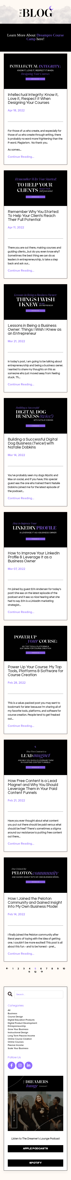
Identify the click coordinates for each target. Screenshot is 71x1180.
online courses (16, 1042)
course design (15, 1017)
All (9, 1010)
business (12, 1013)
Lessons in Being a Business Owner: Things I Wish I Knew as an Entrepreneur (34, 329)
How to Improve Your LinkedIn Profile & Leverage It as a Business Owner (34, 557)
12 (35, 972)
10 (64, 969)
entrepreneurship (17, 1026)
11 (29, 972)
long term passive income (21, 1036)
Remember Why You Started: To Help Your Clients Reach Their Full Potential (33, 216)
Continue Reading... (21, 156)
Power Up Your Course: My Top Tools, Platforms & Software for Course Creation (35, 671)
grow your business (18, 1029)
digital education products (21, 1020)
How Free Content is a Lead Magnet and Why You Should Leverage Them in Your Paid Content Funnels (33, 787)
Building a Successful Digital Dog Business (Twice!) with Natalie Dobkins (33, 443)
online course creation (20, 1039)
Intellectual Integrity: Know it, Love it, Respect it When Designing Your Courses (33, 99)
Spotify (35, 1163)
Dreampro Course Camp (45, 37)
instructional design (18, 1033)
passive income (16, 1045)
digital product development (22, 1023)
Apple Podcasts (35, 1149)
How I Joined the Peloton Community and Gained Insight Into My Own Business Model (35, 902)
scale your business (18, 1048)
